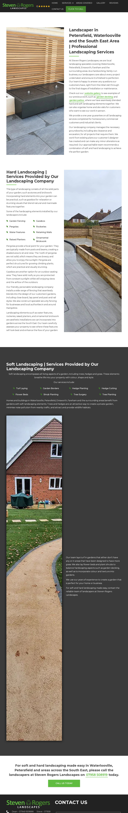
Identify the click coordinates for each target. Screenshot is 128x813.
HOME (55, 3)
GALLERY (100, 3)
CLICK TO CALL (75, 9)
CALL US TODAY (64, 783)
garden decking (104, 97)
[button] (67, 3)
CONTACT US (58, 9)
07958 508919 (97, 775)
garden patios (76, 100)
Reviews (113, 3)
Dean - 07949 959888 (23, 811)
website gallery (92, 93)
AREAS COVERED (84, 3)
